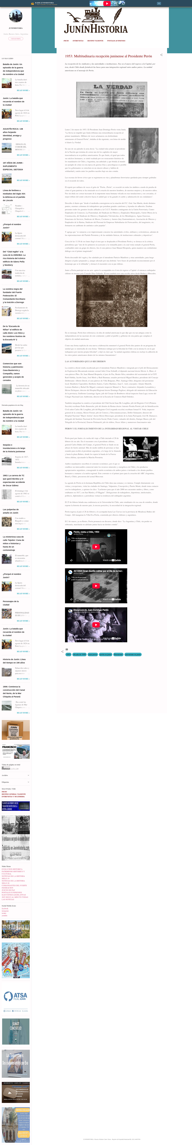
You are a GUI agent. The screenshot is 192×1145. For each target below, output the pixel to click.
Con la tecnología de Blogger (113, 1134)
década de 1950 (79, 654)
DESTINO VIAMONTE (95, 41)
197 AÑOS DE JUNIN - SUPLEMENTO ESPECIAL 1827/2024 (13, 166)
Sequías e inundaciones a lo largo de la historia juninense (14, 448)
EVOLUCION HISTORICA (12, 869)
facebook (5, 908)
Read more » (23, 90)
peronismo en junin (133, 654)
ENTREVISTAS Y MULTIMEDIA (13, 796)
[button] (161, 55)
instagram (5, 911)
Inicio (66, 41)
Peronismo (118, 654)
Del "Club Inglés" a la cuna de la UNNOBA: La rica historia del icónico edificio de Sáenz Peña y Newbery (14, 258)
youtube (4, 915)
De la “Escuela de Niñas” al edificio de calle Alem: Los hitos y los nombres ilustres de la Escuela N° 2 (14, 333)
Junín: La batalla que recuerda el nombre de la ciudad (13, 101)
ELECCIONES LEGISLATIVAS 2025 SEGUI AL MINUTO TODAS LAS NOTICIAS (15, 897)
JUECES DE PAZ (8, 890)
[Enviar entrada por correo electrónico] (66, 650)
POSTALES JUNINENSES (116, 41)
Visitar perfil (16, 39)
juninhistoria (16, 28)
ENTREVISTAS (78, 41)
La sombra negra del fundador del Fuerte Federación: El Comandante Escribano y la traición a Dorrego (14, 295)
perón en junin (105, 654)
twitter (4, 913)
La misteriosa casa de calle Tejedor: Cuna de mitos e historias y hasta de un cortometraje (13, 543)
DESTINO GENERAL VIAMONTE (14, 794)
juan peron (93, 654)
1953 (68, 654)
